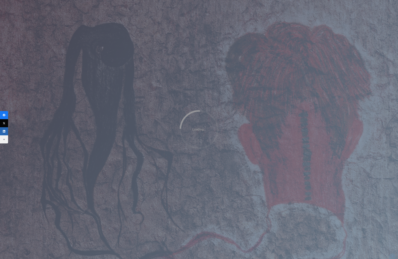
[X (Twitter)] (4, 123)
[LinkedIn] (4, 131)
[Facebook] (4, 115)
